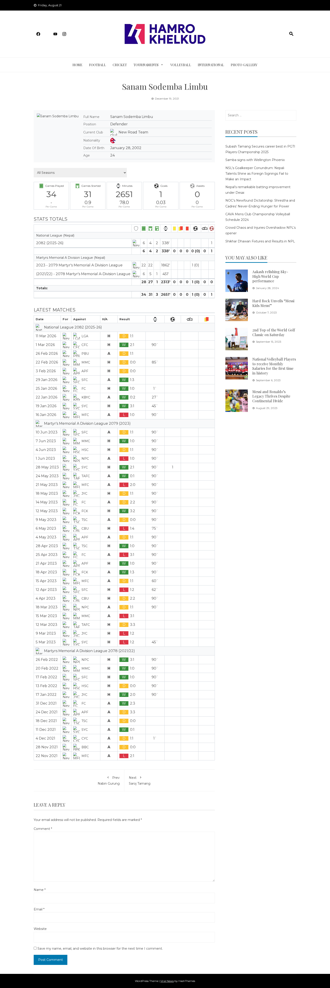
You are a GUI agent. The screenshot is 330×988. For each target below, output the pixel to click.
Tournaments (146, 65)
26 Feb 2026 (47, 353)
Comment (43, 829)
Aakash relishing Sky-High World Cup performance (270, 276)
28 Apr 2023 (47, 546)
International (211, 65)
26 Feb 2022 (47, 659)
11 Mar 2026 (46, 336)
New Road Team (133, 132)
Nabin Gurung (109, 781)
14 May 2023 (47, 502)
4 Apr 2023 (45, 598)
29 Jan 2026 (46, 380)
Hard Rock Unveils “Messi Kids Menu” (273, 303)
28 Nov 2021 (47, 747)
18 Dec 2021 (46, 721)
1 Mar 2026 (45, 345)
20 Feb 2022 (47, 668)
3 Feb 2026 (46, 371)
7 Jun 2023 (46, 441)
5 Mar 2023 (46, 642)
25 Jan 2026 (46, 388)
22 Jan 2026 (46, 397)
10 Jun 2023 (46, 432)
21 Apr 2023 (46, 563)
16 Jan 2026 (46, 415)
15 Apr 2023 (46, 581)
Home (77, 65)
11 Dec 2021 (46, 729)
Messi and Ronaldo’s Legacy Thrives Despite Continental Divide (271, 396)
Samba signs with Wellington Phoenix (255, 160)
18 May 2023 (47, 493)
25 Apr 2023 (46, 555)
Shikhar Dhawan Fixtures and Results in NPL (260, 241)
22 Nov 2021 (46, 756)
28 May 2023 (47, 467)
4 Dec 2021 (45, 738)
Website (40, 929)
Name (40, 890)
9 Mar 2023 (46, 633)
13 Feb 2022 (46, 686)
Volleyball (180, 65)
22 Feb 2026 (47, 362)
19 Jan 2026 (46, 406)
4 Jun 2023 (46, 450)
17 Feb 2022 (46, 677)
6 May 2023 (46, 528)
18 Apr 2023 (46, 572)
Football (97, 65)
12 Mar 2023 (46, 624)
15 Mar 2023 (46, 616)
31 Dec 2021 (46, 703)
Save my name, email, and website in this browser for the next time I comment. (100, 949)
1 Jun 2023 (45, 458)
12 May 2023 (47, 511)
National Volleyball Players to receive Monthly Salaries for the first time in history (274, 366)
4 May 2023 (46, 537)
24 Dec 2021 (46, 712)
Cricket (120, 65)
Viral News (167, 981)
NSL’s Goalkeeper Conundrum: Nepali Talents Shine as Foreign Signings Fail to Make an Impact (256, 173)
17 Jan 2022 (46, 694)
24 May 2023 (47, 476)
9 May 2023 (46, 520)
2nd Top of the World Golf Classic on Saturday (273, 332)
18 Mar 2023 (46, 607)
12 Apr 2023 (46, 590)
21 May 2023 (47, 485)
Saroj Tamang (139, 781)
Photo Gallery (244, 65)
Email (39, 909)
